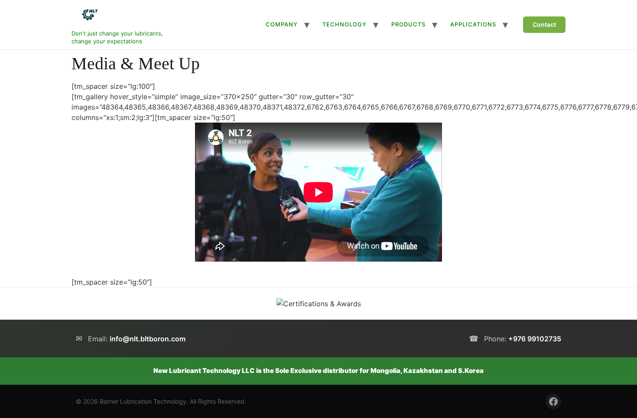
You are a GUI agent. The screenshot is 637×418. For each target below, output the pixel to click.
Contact (544, 24)
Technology (344, 24)
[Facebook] (553, 401)
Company (282, 24)
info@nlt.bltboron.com (147, 338)
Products (408, 24)
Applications (473, 24)
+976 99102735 (534, 338)
